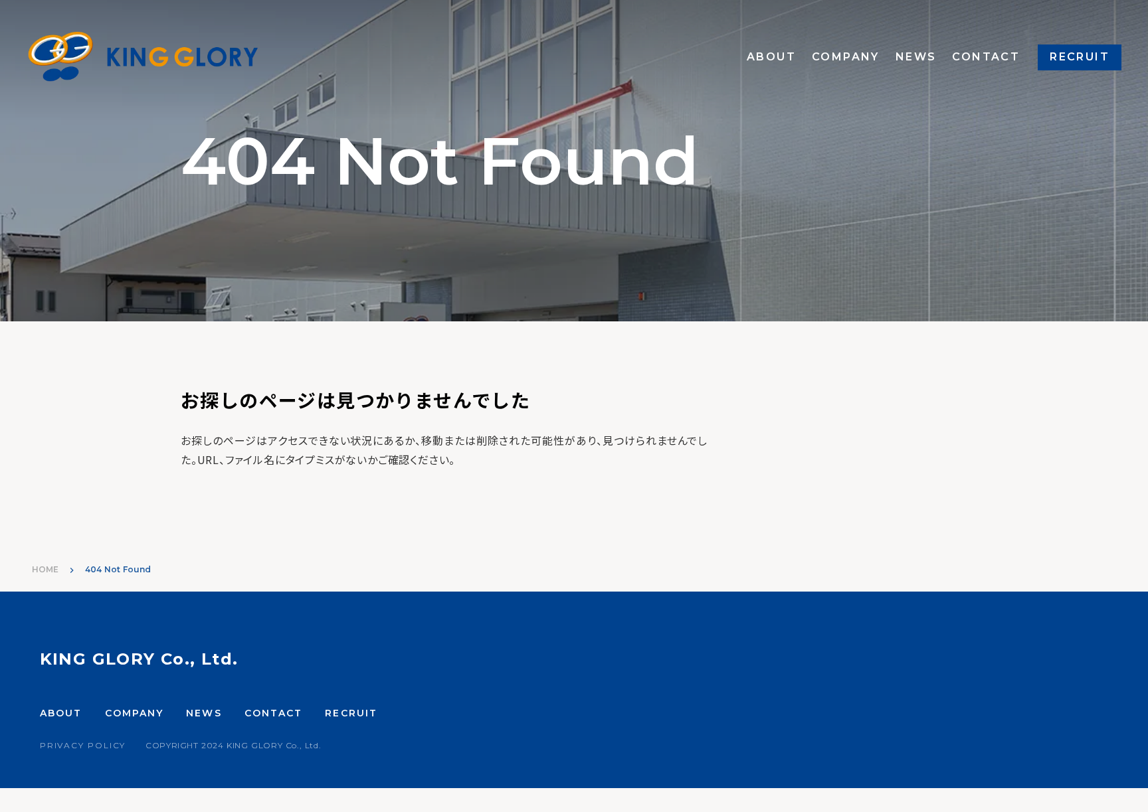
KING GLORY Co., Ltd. (139, 659)
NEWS (916, 58)
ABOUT (771, 58)
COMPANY (846, 58)
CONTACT (986, 58)
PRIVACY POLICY (83, 745)
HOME (45, 569)
